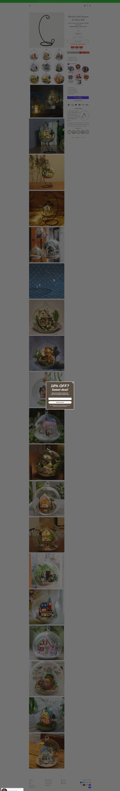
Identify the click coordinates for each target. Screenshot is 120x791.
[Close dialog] (73, 382)
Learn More (109, 787)
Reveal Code (60, 402)
